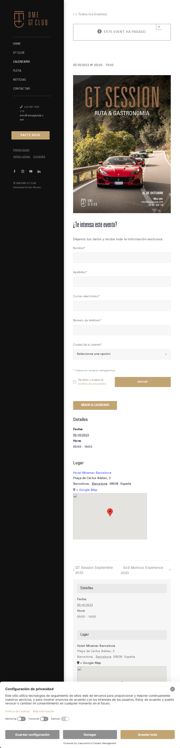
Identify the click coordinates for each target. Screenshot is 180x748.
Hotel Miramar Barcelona (92, 473)
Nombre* (79, 248)
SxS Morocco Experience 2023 (142, 570)
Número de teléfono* (87, 320)
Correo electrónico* (86, 296)
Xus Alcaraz (34, 187)
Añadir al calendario (95, 405)
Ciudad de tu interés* (87, 345)
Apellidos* (80, 272)
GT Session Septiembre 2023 (94, 570)
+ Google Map (86, 490)
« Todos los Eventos (90, 14)
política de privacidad (92, 384)
